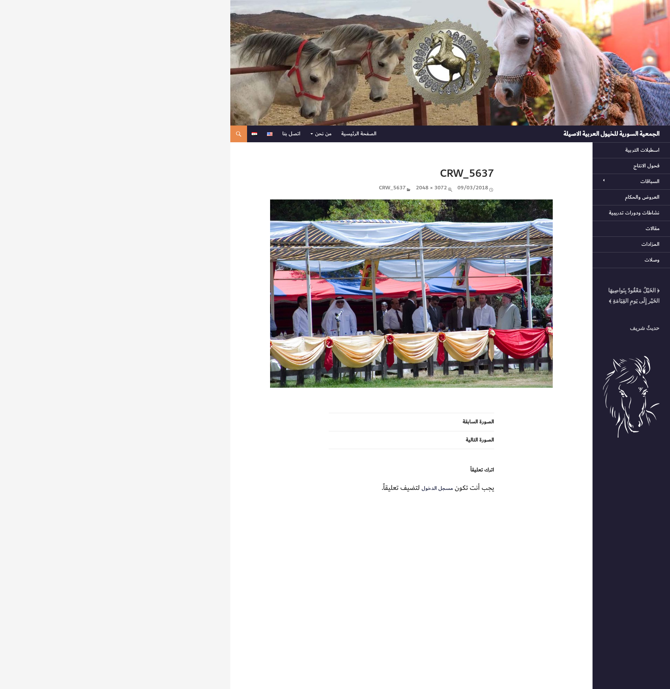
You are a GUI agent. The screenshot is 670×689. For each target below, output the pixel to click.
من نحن (323, 133)
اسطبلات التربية (642, 150)
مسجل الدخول (437, 488)
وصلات (652, 260)
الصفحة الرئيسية (359, 133)
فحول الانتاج (646, 166)
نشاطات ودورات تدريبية (634, 213)
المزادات (650, 244)
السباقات (650, 181)
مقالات (653, 228)
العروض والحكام (642, 197)
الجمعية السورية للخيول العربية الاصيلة (612, 133)
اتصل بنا (291, 133)
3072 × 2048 (431, 188)
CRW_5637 (392, 188)
